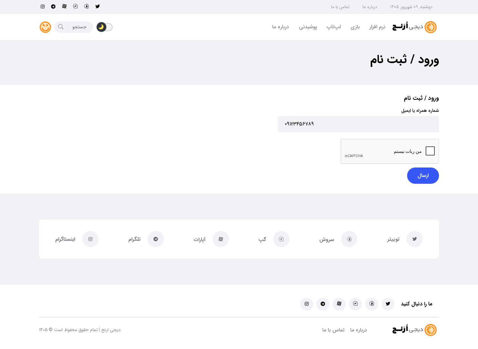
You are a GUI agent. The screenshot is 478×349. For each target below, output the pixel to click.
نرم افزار (377, 27)
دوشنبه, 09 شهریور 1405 (411, 6)
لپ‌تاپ (334, 27)
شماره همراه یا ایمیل (420, 110)
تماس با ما (340, 6)
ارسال (423, 175)
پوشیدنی (308, 27)
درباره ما (370, 6)
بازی (355, 27)
